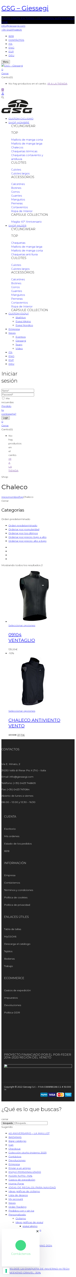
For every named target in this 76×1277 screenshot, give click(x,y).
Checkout (14, 1148)
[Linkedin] (28, 1027)
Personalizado (17, 1214)
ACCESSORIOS (22, 177)
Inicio (4, 497)
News (12, 1203)
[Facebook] (18, 1027)
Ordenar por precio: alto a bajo (27, 541)
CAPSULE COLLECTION (29, 215)
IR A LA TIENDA (57, 83)
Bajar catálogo (17, 1141)
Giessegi (21, 340)
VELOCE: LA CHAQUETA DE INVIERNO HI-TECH (38, 1268)
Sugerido (7, 1126)
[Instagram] (8, 1027)
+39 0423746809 (11, 29)
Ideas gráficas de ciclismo (24, 1191)
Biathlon (21, 317)
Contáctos (14, 1156)
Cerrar (5, 73)
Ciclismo (21, 1218)
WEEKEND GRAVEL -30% (24, 1272)
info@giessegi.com (13, 25)
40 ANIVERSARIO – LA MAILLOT (28, 1133)
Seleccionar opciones (21, 625)
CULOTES (18, 163)
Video (19, 348)
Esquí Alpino (23, 321)
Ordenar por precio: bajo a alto (27, 537)
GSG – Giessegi (25, 8)
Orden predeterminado (22, 525)
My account (15, 1199)
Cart (10, 1144)
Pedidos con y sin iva (21, 1210)
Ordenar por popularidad (23, 529)
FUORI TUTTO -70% (20, 1175)
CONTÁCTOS (16, 40)
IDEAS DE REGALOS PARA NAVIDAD (32, 1187)
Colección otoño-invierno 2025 (27, 1152)
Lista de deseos (18, 1195)
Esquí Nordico (24, 325)
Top (21, 497)
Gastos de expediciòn (21, 1179)
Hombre (13, 497)
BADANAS (15, 1137)
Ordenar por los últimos (23, 533)
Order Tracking (17, 1206)
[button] (38, 69)
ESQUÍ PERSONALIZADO (24, 1172)
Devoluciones (16, 1160)
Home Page (16, 1183)
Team (19, 344)
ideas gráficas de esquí (29, 1222)
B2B (11, 36)
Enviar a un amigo (19, 1168)
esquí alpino (30, 1226)
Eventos (21, 336)
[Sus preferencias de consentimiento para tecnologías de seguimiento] (6, 1270)
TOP (14, 133)
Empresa (14, 1164)
